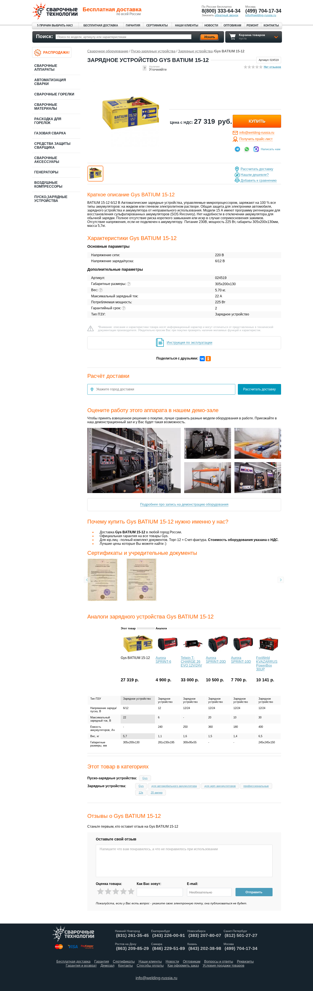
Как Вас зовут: (149, 884)
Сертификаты (157, 25)
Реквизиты (245, 961)
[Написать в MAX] (256, 149)
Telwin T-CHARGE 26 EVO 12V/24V (191, 661)
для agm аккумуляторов (220, 786)
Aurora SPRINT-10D (241, 659)
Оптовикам (232, 25)
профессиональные (256, 786)
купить (257, 121)
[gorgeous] (131, 891)
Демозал (107, 965)
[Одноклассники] (208, 358)
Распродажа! (56, 52)
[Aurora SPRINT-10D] (243, 653)
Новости (211, 25)
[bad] (100, 891)
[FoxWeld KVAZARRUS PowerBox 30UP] (268, 653)
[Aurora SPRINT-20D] (218, 653)
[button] (95, 173)
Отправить (254, 892)
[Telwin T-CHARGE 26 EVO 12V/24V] (193, 653)
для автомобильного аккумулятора (174, 786)
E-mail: (192, 884)
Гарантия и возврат (81, 965)
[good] (123, 891)
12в (141, 792)
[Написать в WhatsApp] (246, 149)
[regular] (115, 891)
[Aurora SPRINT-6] (168, 653)
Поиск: (44, 36)
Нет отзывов (272, 67)
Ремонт (252, 25)
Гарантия (133, 25)
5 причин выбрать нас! (55, 25)
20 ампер (156, 792)
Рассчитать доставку (257, 169)
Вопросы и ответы (218, 961)
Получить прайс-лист (256, 139)
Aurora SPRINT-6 (163, 659)
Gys (145, 778)
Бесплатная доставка (100, 25)
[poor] (108, 891)
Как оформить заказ (183, 965)
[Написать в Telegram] (237, 149)
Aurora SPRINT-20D (216, 659)
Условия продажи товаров (223, 965)
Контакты (271, 25)
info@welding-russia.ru (256, 132)
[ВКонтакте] (202, 358)
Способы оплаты (150, 965)
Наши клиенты (186, 25)
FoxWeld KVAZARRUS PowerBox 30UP (266, 663)
